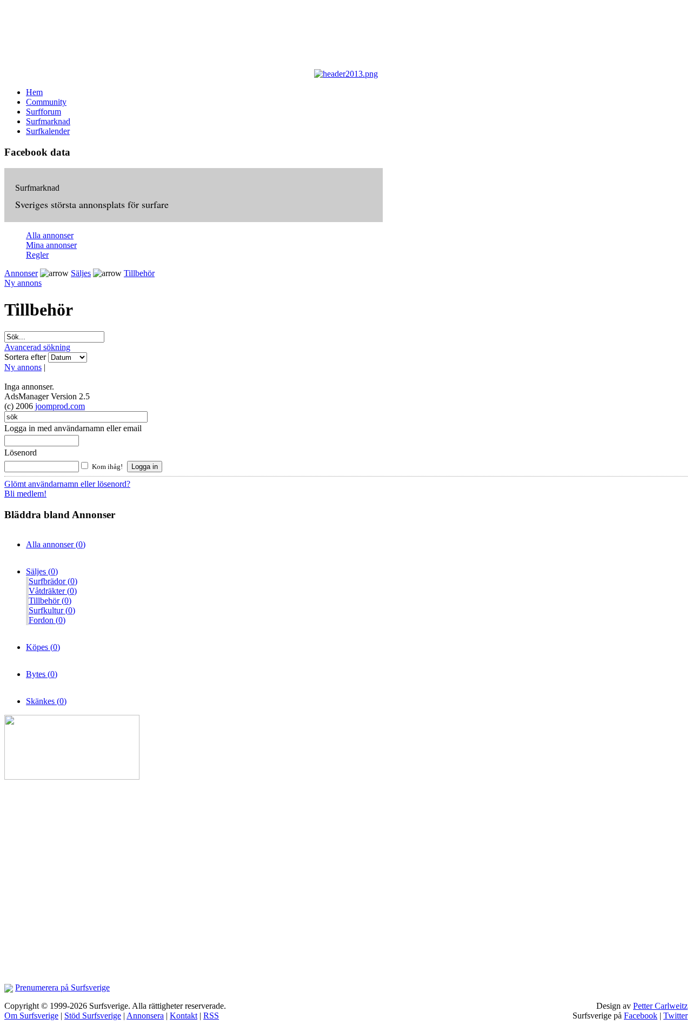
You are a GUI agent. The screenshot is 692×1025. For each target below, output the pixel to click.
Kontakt (183, 1015)
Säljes (81, 273)
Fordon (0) (47, 620)
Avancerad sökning (37, 347)
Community (46, 101)
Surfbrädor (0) (53, 581)
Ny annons (23, 282)
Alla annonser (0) (55, 544)
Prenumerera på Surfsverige (62, 987)
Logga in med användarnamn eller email (73, 428)
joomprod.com (60, 406)
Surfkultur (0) (52, 610)
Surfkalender (48, 131)
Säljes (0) (42, 571)
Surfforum (43, 111)
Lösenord (20, 452)
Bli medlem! (25, 493)
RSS (211, 1015)
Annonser (21, 273)
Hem (34, 92)
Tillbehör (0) (50, 600)
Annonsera (145, 1015)
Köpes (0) (43, 647)
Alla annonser (50, 235)
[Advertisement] (269, 36)
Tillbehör (139, 273)
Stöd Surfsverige (92, 1015)
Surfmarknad (48, 121)
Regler (37, 254)
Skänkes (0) (46, 701)
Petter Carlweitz (660, 1005)
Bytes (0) (41, 674)
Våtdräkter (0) (53, 590)
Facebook (640, 1015)
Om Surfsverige (31, 1015)
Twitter (675, 1015)
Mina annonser (51, 245)
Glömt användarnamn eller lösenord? (67, 483)
